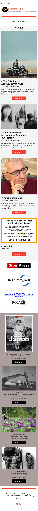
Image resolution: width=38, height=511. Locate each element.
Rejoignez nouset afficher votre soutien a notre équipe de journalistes (19, 294)
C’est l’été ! (7, 246)
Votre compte (24, 509)
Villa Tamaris (19, 394)
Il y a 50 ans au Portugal (19, 473)
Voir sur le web (33, 2)
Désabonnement (15, 509)
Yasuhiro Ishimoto (14, 135)
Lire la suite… (19, 98)
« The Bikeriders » (12, 82)
